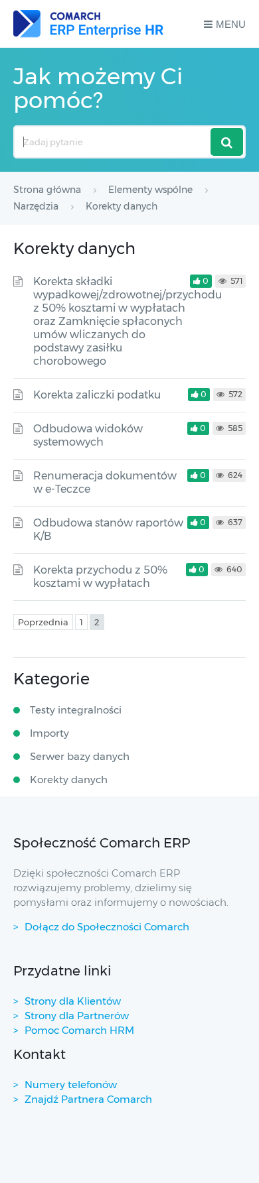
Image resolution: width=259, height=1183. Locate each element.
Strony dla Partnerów (77, 1015)
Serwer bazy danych (80, 756)
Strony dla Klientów (73, 1001)
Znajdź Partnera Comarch (88, 1099)
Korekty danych (69, 779)
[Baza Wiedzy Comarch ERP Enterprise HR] (88, 24)
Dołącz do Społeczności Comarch (107, 926)
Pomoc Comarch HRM (79, 1030)
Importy (49, 733)
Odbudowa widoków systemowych (88, 435)
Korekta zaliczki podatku (97, 395)
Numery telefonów (71, 1084)
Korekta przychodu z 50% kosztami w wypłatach (100, 577)
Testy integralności (76, 710)
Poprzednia (43, 622)
